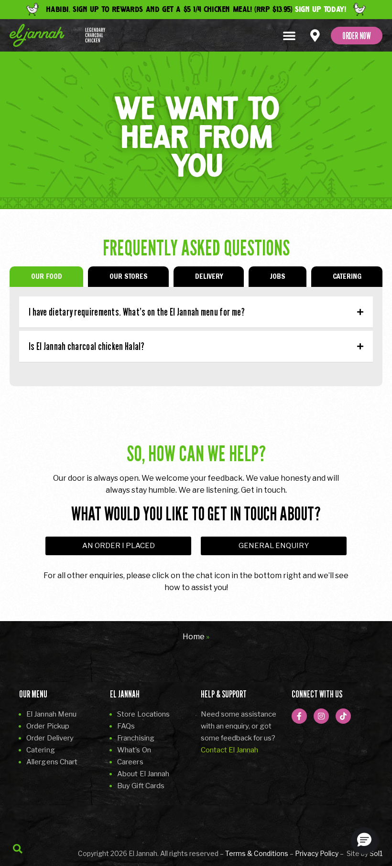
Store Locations (143, 714)
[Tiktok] (343, 716)
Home (194, 636)
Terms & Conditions (256, 853)
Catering (40, 750)
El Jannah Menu (51, 714)
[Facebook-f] (299, 716)
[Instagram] (321, 716)
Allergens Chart (52, 762)
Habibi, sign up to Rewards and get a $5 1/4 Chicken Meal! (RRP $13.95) (196, 9)
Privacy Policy (316, 853)
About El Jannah (143, 774)
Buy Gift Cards (140, 786)
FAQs (126, 726)
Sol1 (376, 853)
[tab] (46, 276)
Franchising (135, 738)
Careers (130, 762)
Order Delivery (50, 738)
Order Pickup (47, 726)
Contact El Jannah (229, 750)
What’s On (134, 750)
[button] (289, 35)
